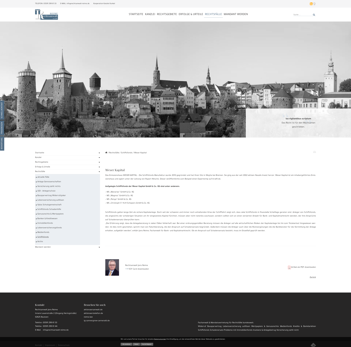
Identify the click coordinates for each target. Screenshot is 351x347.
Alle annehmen (126, 344)
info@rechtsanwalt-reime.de (56, 330)
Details (136, 344)
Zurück (313, 277)
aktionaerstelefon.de (93, 313)
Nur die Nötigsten (146, 344)
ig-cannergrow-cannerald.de (97, 321)
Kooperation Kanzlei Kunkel (104, 4)
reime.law (88, 317)
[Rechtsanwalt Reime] (106, 153)
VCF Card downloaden (139, 269)
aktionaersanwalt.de (93, 310)
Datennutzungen (160, 339)
